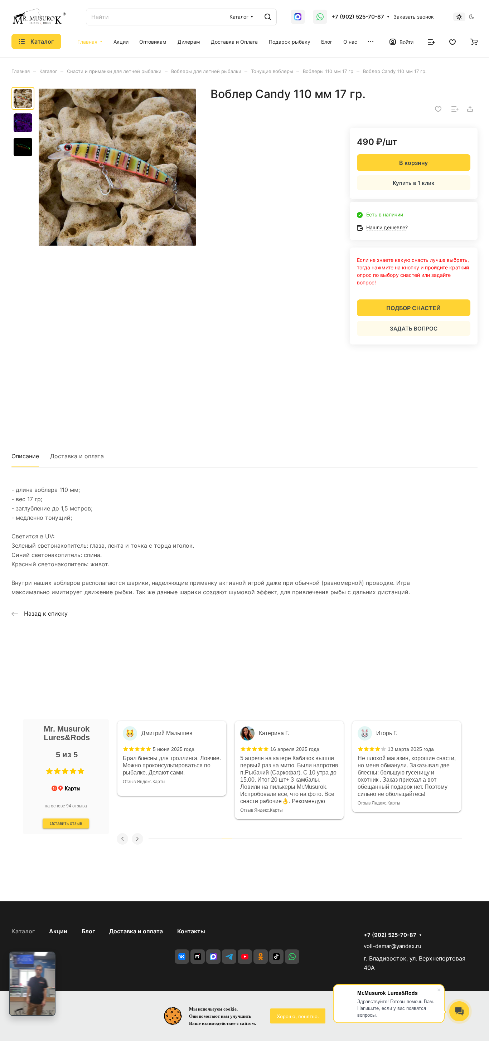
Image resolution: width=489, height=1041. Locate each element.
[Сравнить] (455, 109)
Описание (25, 456)
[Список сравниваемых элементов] (431, 41)
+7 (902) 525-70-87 (357, 17)
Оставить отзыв (66, 823)
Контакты (191, 931)
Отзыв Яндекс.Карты (144, 781)
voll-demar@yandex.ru (392, 946)
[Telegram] (229, 956)
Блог (88, 931)
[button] (49, 771)
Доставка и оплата (77, 456)
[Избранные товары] (452, 41)
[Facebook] (213, 956)
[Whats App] (297, 16)
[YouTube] (245, 956)
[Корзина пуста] (474, 41)
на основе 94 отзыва (66, 805)
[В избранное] (438, 109)
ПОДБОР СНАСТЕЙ (413, 308)
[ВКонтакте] (182, 956)
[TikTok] (276, 956)
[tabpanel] (172, 758)
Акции (58, 931)
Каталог (23, 931)
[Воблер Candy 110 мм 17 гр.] (117, 167)
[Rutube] (197, 956)
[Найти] (268, 17)
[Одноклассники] (260, 956)
